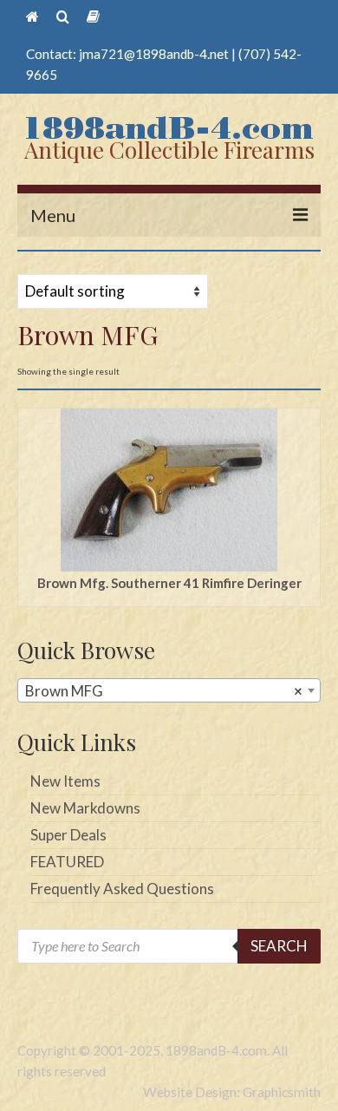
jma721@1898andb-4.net (154, 54)
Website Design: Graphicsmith (232, 1092)
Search (279, 946)
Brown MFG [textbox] (163, 691)
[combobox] (169, 690)
